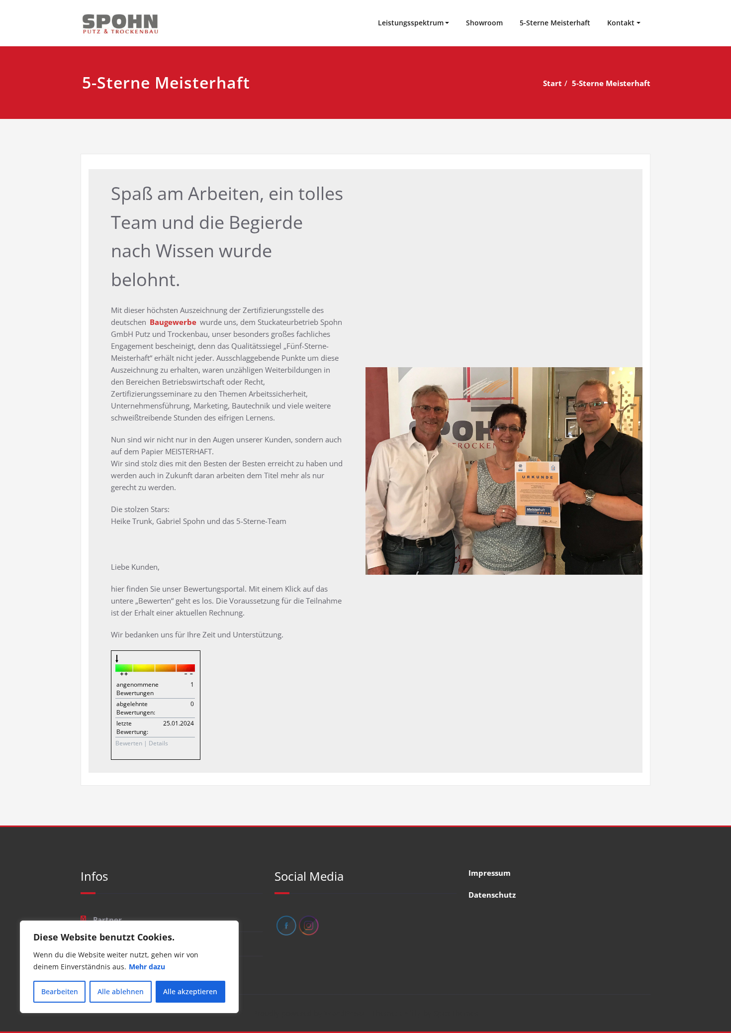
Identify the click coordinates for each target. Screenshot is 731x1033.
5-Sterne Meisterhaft (555, 22)
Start (552, 83)
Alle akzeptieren (190, 991)
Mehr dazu (147, 966)
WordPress (344, 1013)
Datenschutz (492, 895)
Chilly (410, 1013)
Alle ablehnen (120, 991)
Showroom (484, 22)
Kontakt (621, 22)
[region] (129, 967)
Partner (107, 920)
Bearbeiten (59, 991)
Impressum (489, 873)
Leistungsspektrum (411, 22)
